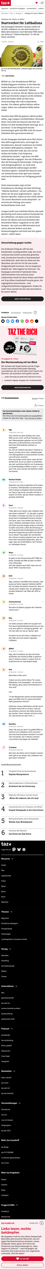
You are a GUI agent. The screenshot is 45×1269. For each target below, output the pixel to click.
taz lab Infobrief (7, 1093)
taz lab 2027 (6, 1131)
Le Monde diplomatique (10, 1158)
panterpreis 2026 (8, 1019)
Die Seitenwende (7, 966)
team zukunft (6, 1078)
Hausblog (5, 961)
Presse (4, 977)
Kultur (3, 881)
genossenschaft (7, 998)
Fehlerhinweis (27, 313)
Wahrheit (4, 902)
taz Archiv (5, 1163)
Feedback (5, 1211)
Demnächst (5, 1109)
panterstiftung (6, 1014)
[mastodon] (14, 850)
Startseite (4, 13)
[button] (42, 3)
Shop (3, 1190)
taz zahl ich (5, 1003)
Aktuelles (4, 955)
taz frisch (4, 1083)
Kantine (4, 1185)
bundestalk (5, 1035)
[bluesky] (19, 850)
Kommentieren (16, 313)
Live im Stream (7, 1120)
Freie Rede (5, 1056)
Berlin (3, 892)
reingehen (5, 1061)
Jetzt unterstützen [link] (22, 299)
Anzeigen (4, 1195)
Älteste (41, 398)
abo (2, 993)
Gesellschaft (6, 876)
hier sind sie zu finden (33, 418)
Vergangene (6, 1125)
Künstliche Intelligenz (9, 923)
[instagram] (24, 850)
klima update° (6, 1046)
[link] (5, 8)
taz (6, 844)
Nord (3, 897)
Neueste (35, 398)
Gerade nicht (33, 1223)
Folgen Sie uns (6, 850)
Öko (11, 13)
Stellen (4, 971)
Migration (5, 918)
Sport (3, 886)
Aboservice (5, 1217)
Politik (3, 865)
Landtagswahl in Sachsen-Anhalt (14, 939)
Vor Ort (4, 1115)
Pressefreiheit (6, 929)
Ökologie (18, 13)
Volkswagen (6, 934)
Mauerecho (5, 1051)
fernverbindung (7, 1040)
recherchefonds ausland (10, 1008)
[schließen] (42, 1223)
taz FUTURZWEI (7, 1152)
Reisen (3, 1180)
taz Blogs (4, 1147)
